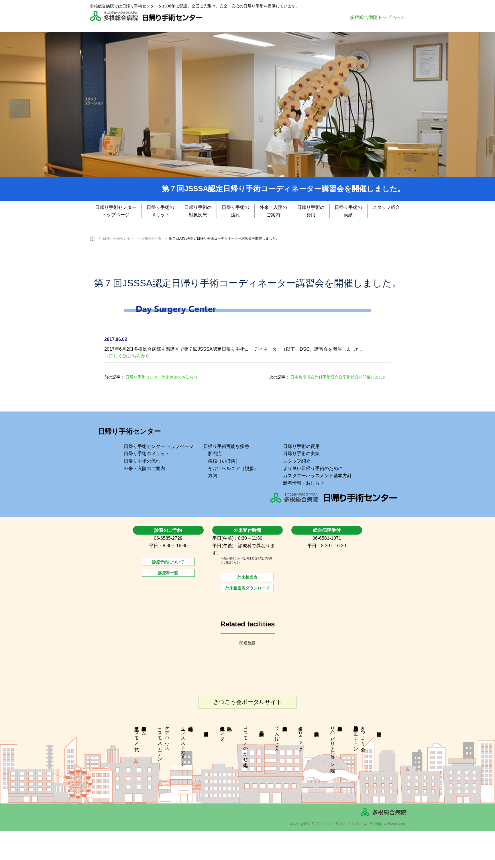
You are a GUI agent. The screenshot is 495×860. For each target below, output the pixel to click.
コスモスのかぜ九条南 (245, 741)
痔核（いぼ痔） (224, 461)
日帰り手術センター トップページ (159, 446)
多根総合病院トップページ (377, 17)
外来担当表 (247, 577)
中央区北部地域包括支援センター (222, 731)
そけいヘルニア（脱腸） (233, 468)
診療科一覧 (168, 572)
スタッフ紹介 (386, 207)
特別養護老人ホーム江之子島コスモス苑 (140, 733)
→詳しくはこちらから (127, 356)
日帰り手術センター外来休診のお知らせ (161, 377)
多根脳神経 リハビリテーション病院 (336, 744)
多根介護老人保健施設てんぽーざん (277, 736)
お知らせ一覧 (151, 238)
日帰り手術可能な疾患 (226, 446)
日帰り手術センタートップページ (115, 211)
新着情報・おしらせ (303, 483)
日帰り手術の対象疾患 (198, 211)
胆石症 (215, 453)
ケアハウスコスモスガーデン (164, 741)
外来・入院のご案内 (273, 211)
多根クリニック (300, 736)
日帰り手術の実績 (348, 211)
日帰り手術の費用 (311, 211)
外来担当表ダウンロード (247, 588)
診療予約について (168, 562)
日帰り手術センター (118, 238)
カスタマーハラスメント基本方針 (317, 475)
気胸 (212, 475)
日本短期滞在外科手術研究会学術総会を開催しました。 (340, 377)
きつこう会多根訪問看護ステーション (359, 736)
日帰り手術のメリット (160, 211)
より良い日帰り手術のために (313, 468)
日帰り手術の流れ (235, 211)
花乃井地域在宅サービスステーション (183, 744)
